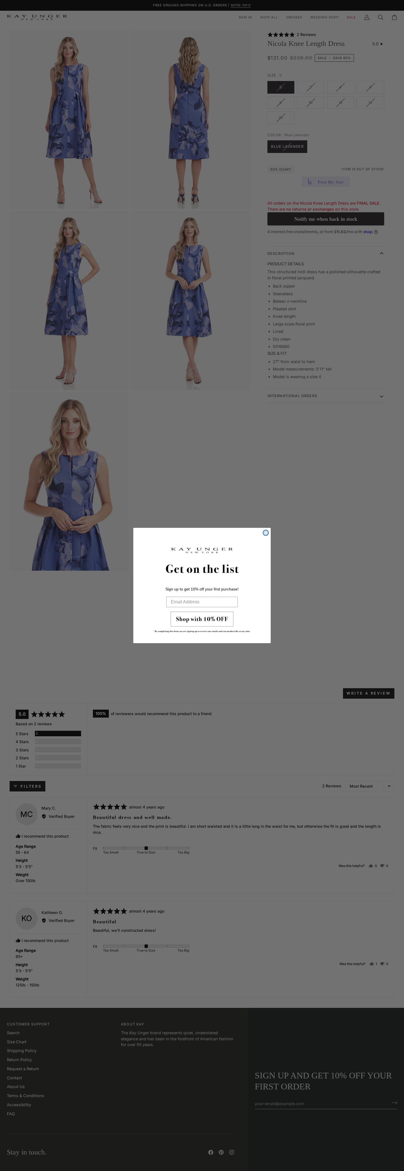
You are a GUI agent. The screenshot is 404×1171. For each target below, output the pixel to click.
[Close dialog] (266, 533)
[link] (202, 623)
